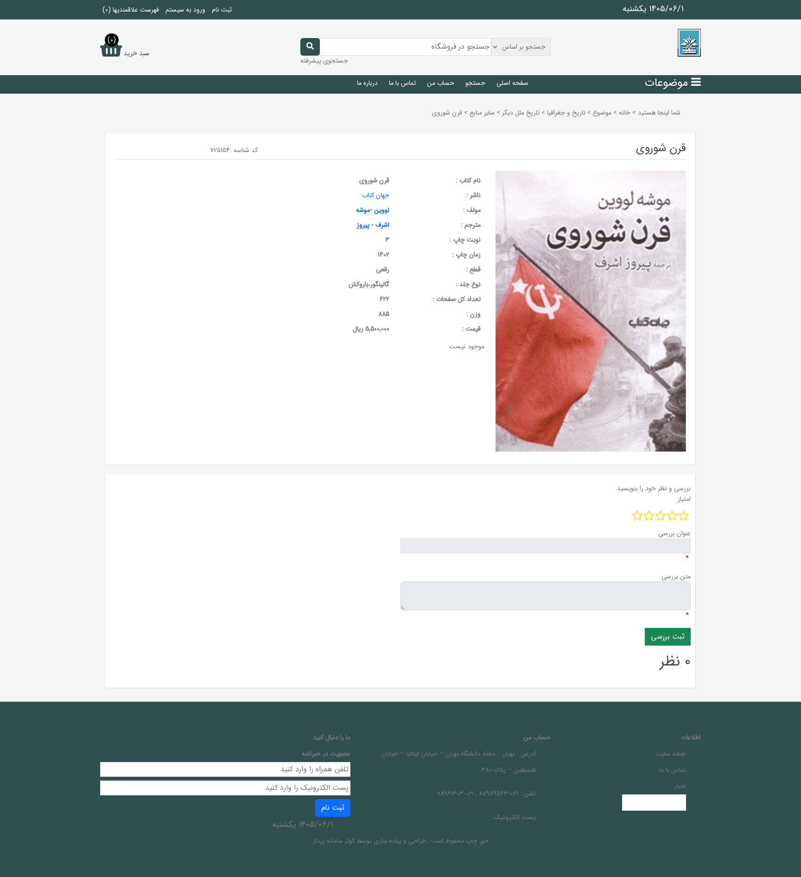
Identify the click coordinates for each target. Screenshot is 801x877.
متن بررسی (676, 576)
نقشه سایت (670, 754)
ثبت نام (222, 10)
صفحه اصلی (512, 83)
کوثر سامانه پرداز (334, 841)
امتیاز (684, 499)
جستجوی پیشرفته (324, 61)
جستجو (475, 83)
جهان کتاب (375, 195)
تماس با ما (402, 83)
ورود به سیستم (185, 10)
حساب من (440, 83)
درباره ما (367, 83)
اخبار (680, 786)
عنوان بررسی (674, 533)
